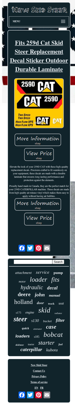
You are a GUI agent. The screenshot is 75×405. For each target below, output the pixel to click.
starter (46, 342)
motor (22, 281)
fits (55, 279)
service (42, 272)
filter (60, 320)
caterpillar (31, 349)
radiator (58, 313)
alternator (37, 329)
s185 (36, 336)
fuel (60, 344)
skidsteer (19, 345)
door (40, 302)
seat (61, 303)
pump (58, 273)
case (51, 327)
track (51, 303)
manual (54, 295)
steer (20, 319)
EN (36, 387)
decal (52, 287)
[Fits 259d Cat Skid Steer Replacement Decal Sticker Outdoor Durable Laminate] (39, 104)
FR (42, 387)
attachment (23, 273)
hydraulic (32, 287)
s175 (18, 312)
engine (29, 312)
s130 (35, 320)
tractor (31, 344)
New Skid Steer (39, 365)
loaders (22, 336)
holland (23, 301)
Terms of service (39, 382)
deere (24, 294)
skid (44, 310)
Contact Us (39, 370)
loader (38, 279)
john (40, 294)
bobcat (53, 334)
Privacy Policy (39, 376)
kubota (52, 350)
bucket (47, 321)
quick (25, 328)
